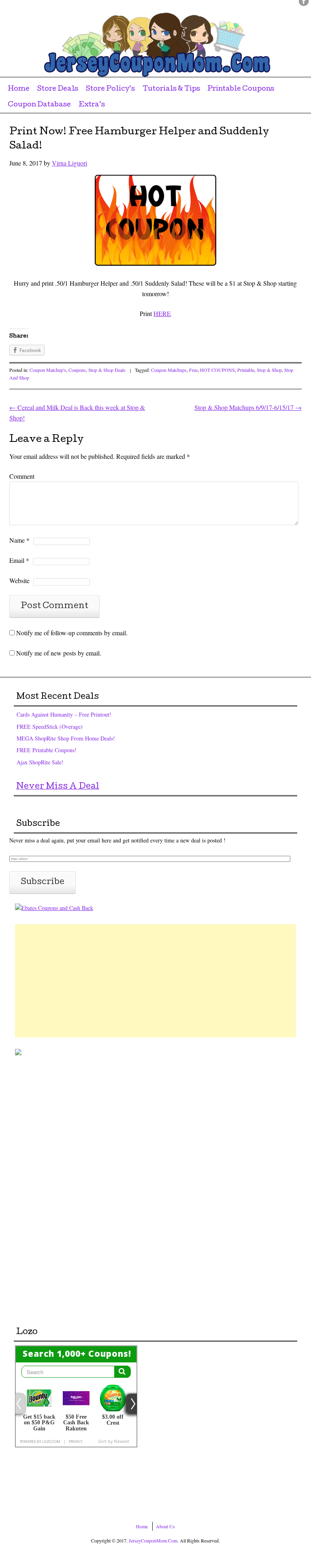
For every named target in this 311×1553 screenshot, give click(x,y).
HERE (162, 313)
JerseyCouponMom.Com (153, 1540)
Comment (21, 476)
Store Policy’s (110, 89)
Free (193, 370)
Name (19, 540)
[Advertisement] (155, 980)
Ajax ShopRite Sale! (40, 762)
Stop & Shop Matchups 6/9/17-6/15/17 (248, 407)
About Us (165, 1526)
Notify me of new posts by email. (58, 653)
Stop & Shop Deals (107, 370)
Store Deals (57, 89)
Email (19, 560)
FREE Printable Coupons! (47, 750)
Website (19, 580)
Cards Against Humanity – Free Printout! (64, 714)
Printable (245, 370)
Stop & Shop (269, 370)
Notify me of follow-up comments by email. (72, 632)
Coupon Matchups (169, 370)
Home (19, 89)
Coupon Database (39, 105)
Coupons (77, 370)
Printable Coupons (240, 89)
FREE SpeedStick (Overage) (50, 726)
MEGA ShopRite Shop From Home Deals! (66, 738)
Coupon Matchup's (48, 370)
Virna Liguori (69, 163)
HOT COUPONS (217, 370)
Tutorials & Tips (171, 89)
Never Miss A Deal (57, 787)
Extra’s (92, 105)
